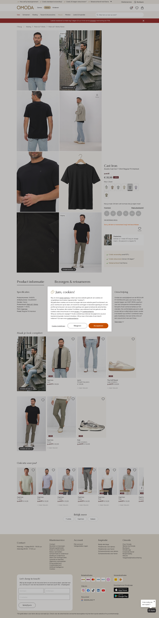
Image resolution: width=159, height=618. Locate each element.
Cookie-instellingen (58, 326)
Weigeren (77, 326)
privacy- (77, 311)
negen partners (64, 298)
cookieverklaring (88, 311)
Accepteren (98, 326)
